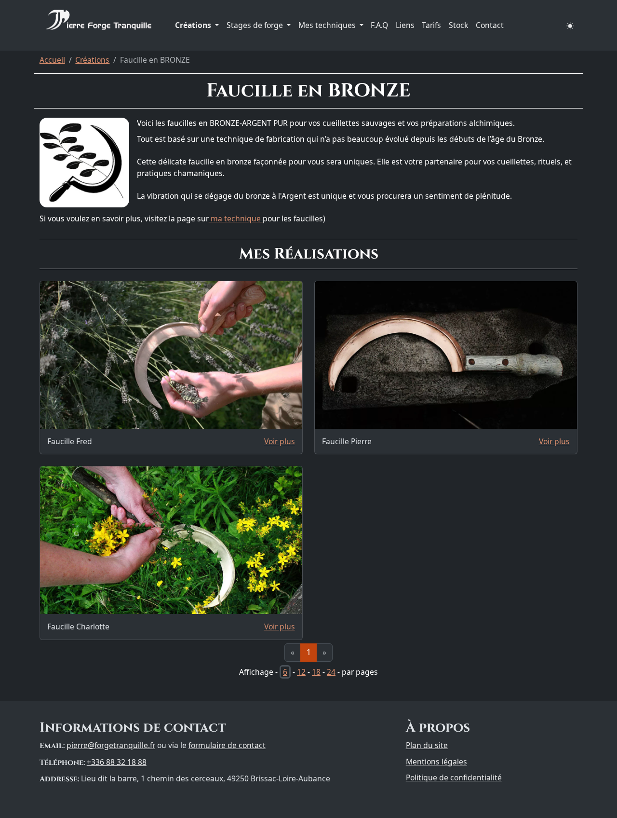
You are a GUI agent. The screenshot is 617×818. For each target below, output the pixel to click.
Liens (405, 25)
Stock (458, 25)
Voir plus (279, 441)
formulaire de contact (227, 745)
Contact (490, 25)
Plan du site (427, 745)
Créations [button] (194, 25)
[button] (570, 25)
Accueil (52, 60)
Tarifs (431, 25)
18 (316, 672)
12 (301, 672)
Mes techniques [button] (328, 25)
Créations (92, 60)
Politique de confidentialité (454, 777)
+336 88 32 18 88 (117, 762)
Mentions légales (436, 761)
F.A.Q (379, 25)
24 (331, 672)
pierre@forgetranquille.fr (111, 745)
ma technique (236, 218)
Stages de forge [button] (256, 25)
